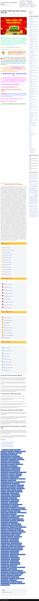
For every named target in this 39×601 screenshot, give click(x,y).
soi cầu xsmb (33, 213)
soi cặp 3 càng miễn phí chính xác (5, 488)
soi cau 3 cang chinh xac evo (4, 501)
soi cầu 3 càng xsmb (3, 528)
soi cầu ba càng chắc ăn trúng (14, 538)
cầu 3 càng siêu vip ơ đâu (4, 464)
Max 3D (30, 136)
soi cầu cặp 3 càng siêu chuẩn (5, 583)
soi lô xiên (35, 215)
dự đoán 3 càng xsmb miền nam (5, 485)
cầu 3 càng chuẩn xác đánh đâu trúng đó (6, 456)
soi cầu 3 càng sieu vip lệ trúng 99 (13, 522)
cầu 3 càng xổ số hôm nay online (16, 467)
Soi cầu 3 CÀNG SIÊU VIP (13, 520)
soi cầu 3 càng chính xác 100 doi (14, 493)
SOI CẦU (30, 142)
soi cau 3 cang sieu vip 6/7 (4, 522)
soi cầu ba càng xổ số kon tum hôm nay (6, 570)
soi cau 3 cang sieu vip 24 (20, 520)
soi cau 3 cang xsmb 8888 (4, 530)
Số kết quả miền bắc (32, 149)
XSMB (30, 126)
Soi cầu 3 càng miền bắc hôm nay (22, 512)
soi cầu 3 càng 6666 (3, 491)
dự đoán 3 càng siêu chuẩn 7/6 (12, 480)
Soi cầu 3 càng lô (23, 509)
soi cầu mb (35, 211)
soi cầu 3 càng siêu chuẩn (4, 517)
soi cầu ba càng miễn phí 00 (4, 546)
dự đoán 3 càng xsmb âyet (15, 483)
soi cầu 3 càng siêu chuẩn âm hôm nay (14, 517)
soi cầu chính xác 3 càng (13, 583)
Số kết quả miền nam (32, 152)
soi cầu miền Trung (34, 212)
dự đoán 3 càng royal (4, 480)
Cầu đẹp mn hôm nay (32, 98)
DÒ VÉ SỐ (30, 143)
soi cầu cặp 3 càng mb (12, 578)
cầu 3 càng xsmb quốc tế (4, 475)
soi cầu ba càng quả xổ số (13, 554)
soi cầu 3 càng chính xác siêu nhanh (5, 504)
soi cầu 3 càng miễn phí (13, 514)
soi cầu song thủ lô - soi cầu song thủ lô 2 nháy (7, 14)
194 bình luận (18, 14)
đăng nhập (6, 592)
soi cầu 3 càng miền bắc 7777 (4, 512)
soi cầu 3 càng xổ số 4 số (18, 525)
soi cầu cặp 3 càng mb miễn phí (20, 578)
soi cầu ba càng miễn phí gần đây (5, 549)
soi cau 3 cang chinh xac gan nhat (14, 501)
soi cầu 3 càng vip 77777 (4, 525)
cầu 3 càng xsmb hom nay (22, 472)
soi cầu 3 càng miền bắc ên (12, 512)
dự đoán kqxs (33, 179)
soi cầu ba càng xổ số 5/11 (13, 567)
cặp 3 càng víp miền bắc (10, 47)
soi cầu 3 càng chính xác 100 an (5, 493)
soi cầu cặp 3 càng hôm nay (4, 578)
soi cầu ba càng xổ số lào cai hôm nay (17, 570)
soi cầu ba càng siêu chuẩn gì (5, 557)
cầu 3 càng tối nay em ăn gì (19, 464)
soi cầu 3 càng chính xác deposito (5, 499)
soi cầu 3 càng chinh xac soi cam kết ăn (17, 504)
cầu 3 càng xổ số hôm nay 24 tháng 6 (5, 467)
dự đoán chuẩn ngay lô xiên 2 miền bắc (7, 443)
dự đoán (31, 179)
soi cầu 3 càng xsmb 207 (10, 528)
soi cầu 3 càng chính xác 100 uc (15, 496)
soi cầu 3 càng (17, 47)
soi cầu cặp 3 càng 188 (10, 575)
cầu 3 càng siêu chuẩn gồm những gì (5, 462)
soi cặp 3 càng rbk (13, 488)
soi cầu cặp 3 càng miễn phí (12, 580)
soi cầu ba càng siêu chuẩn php (15, 559)
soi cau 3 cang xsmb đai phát (12, 530)
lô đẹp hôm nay (34, 192)
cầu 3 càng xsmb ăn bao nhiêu (5, 472)
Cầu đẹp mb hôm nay (32, 20)
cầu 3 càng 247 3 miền (3, 451)
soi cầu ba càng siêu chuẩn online (5, 559)
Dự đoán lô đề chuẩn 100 (32, 122)
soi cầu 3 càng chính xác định (15, 499)
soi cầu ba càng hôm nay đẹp (4, 541)
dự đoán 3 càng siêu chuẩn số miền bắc (6, 483)
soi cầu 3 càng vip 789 (11, 525)
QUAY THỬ (30, 146)
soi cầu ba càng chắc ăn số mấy (5, 538)
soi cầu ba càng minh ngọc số (5, 554)
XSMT (30, 129)
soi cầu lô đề (32, 211)
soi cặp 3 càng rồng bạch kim (20, 488)
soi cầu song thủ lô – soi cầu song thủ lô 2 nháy (25, 0)
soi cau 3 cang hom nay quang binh (15, 509)
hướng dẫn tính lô (31, 191)
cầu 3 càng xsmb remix (12, 475)
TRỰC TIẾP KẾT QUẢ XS (32, 125)
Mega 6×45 (30, 135)
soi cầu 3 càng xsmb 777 (18, 528)
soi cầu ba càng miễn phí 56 (12, 546)
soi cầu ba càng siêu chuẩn (21, 554)
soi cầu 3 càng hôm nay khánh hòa (5, 509)
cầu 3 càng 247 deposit (10, 451)
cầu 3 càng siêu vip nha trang (15, 462)
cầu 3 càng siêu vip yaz (12, 464)
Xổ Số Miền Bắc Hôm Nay (34, 216)
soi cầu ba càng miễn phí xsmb (5, 551)
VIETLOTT (30, 132)
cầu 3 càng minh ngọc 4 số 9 (12, 459)
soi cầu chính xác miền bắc (21, 583)
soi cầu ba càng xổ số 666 (21, 567)
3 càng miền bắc (5, 49)
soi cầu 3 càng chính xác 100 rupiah (5, 496)
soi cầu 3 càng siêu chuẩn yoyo (5, 520)
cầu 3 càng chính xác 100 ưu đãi (5, 454)
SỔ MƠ (30, 145)
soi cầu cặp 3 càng (3, 575)
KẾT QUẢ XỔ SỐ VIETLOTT (33, 133)
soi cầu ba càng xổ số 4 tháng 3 (5, 567)
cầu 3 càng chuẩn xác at (13, 454)
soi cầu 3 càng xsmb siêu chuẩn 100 (5, 533)
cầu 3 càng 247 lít (23, 451)
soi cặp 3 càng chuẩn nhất (20, 485)
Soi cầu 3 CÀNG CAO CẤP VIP (18, 491)
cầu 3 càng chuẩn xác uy (16, 456)
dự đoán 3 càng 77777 (18, 475)
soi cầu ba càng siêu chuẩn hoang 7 (14, 557)
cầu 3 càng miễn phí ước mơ (4, 459)
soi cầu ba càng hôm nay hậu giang (14, 541)
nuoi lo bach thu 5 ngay (32, 195)
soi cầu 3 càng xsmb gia (20, 530)
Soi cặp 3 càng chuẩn (13, 485)
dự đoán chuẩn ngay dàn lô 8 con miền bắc (7, 446)
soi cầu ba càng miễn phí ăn (20, 546)
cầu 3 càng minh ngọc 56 (21, 459)
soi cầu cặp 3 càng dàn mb (17, 575)
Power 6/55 (30, 139)
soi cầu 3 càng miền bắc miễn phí (5, 514)
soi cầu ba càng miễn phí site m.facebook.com (16, 549)
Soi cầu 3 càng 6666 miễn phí (10, 491)
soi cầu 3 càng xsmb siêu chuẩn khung (16, 533)
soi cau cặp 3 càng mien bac (4, 580)
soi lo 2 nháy (32, 215)
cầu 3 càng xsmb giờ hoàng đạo (14, 472)
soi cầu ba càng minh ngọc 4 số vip (14, 551)
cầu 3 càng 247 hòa (17, 451)
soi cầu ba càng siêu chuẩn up (5, 562)
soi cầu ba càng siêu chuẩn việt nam (15, 562)
